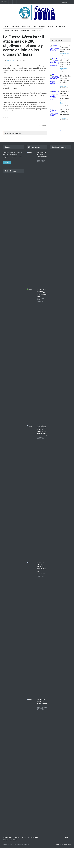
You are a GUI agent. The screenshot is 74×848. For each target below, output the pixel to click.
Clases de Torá (36, 30)
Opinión (17, 837)
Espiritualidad (25, 30)
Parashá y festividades (11, 30)
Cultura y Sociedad (39, 26)
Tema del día (10, 60)
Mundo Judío (26, 26)
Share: (5, 118)
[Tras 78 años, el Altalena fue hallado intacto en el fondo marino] (54, 113)
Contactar (7, 162)
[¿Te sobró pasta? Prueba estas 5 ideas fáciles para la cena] (54, 49)
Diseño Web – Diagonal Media (63, 844)
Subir (67, 837)
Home (6, 26)
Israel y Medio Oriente (63, 69)
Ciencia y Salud (60, 26)
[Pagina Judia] (37, 18)
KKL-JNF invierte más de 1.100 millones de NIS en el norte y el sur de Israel (65, 62)
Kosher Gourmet (15, 26)
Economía (50, 26)
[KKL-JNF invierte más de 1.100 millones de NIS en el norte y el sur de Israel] (54, 62)
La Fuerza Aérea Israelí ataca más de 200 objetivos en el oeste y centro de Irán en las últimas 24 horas (23, 46)
